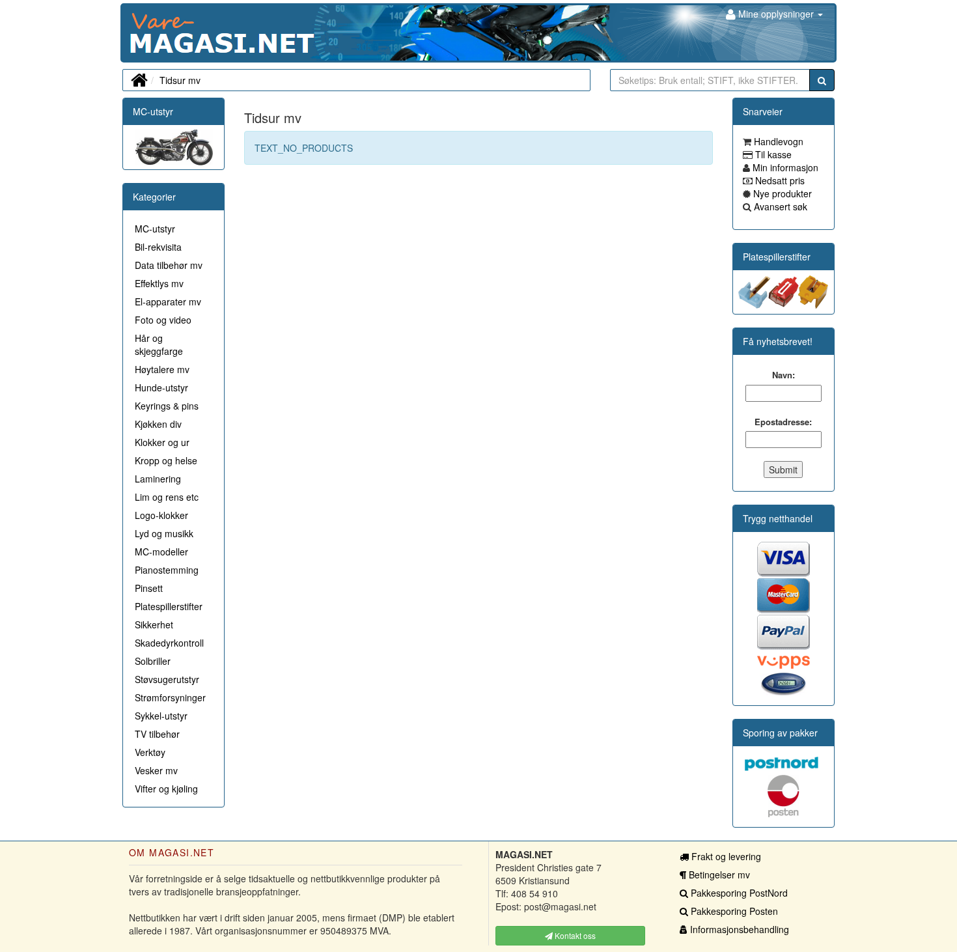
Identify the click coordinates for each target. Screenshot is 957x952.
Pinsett (149, 588)
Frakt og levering (725, 856)
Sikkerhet (154, 624)
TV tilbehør (157, 733)
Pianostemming (167, 569)
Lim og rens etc (167, 496)
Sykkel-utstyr (161, 715)
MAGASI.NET (130, 33)
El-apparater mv (168, 301)
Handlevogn (777, 141)
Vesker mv (156, 770)
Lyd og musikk (164, 533)
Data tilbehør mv (168, 265)
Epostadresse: (783, 422)
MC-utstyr (153, 111)
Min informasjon (784, 167)
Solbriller (153, 660)
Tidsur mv (180, 80)
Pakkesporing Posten (733, 910)
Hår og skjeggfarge (159, 344)
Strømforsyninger (170, 697)
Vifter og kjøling (166, 788)
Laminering (158, 478)
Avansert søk (779, 206)
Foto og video (163, 319)
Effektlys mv (159, 283)
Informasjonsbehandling (738, 929)
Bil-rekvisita (158, 246)
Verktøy (150, 752)
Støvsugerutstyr (167, 679)
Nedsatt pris (779, 180)
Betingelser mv (718, 874)
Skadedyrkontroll (169, 642)
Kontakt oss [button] (574, 935)
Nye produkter (781, 193)
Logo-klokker (161, 515)
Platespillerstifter (168, 606)
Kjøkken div (158, 423)
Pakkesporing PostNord (738, 892)
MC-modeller (161, 551)
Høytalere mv (162, 369)
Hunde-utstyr (161, 387)
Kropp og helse (166, 460)
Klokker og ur (162, 442)
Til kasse (772, 154)
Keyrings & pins (167, 405)
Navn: (783, 375)
